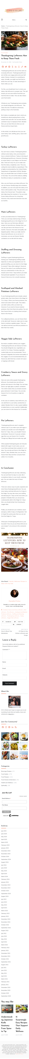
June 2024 (4, 868)
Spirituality (4, 785)
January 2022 (5, 950)
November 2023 (5, 888)
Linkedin (18, 624)
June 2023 (4, 902)
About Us (11, 714)
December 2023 (5, 885)
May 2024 (4, 871)
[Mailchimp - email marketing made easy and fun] (11, 816)
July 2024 (3, 865)
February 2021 (5, 982)
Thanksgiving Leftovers (13, 616)
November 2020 (5, 990)
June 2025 (4, 833)
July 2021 (3, 967)
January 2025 (5, 848)
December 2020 (5, 987)
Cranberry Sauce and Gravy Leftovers (13, 610)
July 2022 (3, 933)
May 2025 (4, 836)
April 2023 (4, 907)
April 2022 (4, 942)
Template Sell (19, 1054)
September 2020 (6, 996)
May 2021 (4, 973)
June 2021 (4, 970)
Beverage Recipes (6, 771)
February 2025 (5, 845)
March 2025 (4, 842)
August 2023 (4, 896)
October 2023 (5, 890)
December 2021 (5, 953)
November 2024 (5, 853)
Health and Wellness (7, 782)
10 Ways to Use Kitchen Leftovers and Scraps (21, 633)
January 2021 (5, 984)
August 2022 (4, 930)
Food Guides (4, 52)
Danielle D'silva (18, 62)
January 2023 (5, 916)
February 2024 (5, 879)
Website (4, 675)
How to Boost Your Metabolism (6, 632)
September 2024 (6, 859)
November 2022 (5, 922)
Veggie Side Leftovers (13, 618)
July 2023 (3, 899)
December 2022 (5, 919)
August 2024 (4, 862)
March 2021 (4, 979)
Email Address (6, 799)
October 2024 (5, 856)
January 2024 (5, 882)
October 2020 (5, 993)
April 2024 (4, 873)
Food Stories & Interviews (8, 780)
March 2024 (4, 876)
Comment (5, 649)
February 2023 (5, 913)
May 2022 (4, 939)
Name (4, 662)
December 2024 (5, 851)
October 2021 (5, 959)
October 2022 (5, 925)
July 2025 (3, 831)
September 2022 (6, 927)
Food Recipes (5, 777)
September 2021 (6, 962)
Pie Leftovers (10, 612)
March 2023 (4, 910)
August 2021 (4, 964)
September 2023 (6, 893)
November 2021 (5, 956)
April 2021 (4, 976)
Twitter (20, 621)
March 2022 (4, 945)
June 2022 (4, 936)
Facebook (8, 621)
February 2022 (5, 947)
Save (8, 624)
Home (3, 26)
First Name (5, 805)
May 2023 (4, 905)
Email (4, 668)
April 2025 (4, 839)
